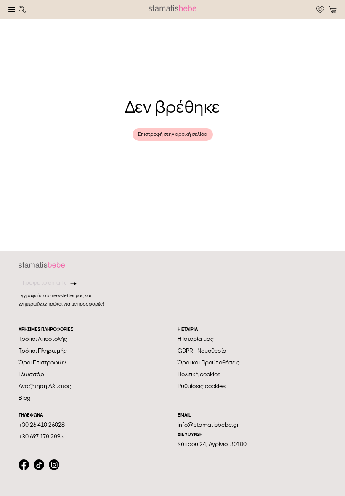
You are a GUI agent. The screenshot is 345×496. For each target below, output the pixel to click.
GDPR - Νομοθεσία (202, 350)
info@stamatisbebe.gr (208, 424)
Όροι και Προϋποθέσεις (209, 362)
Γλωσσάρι (32, 374)
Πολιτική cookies (199, 374)
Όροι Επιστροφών (42, 362)
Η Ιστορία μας (196, 339)
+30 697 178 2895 (41, 436)
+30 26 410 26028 (42, 424)
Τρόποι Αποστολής (43, 339)
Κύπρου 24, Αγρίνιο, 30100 (212, 444)
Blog (25, 397)
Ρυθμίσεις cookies (202, 386)
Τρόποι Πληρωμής (43, 350)
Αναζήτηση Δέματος (45, 386)
